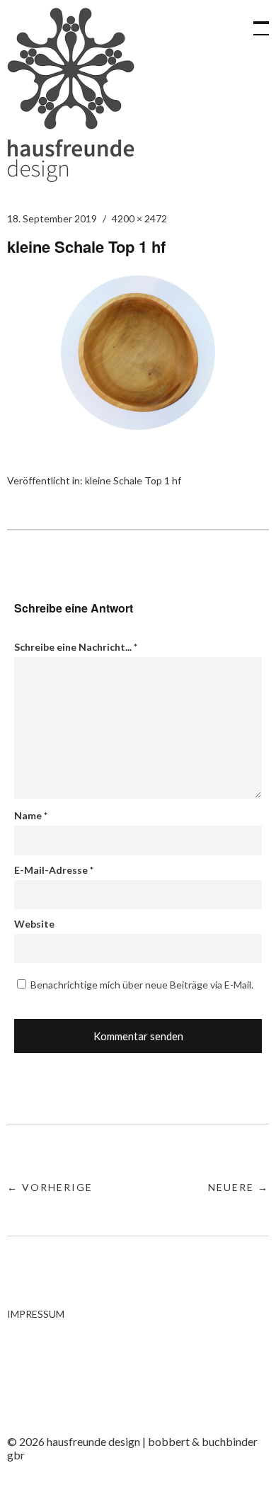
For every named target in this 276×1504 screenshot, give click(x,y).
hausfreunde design (70, 95)
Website (34, 924)
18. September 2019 (52, 218)
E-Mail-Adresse (53, 870)
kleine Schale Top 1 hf (133, 480)
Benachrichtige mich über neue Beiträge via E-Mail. (141, 985)
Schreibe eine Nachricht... (75, 647)
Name (30, 815)
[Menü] (255, 21)
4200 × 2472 (139, 218)
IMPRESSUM (35, 1314)
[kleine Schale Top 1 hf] (138, 425)
